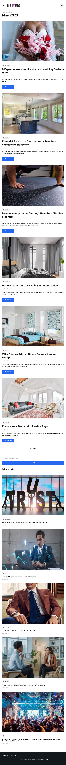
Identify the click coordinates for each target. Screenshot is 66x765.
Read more (8, 87)
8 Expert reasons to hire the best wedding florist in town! (33, 71)
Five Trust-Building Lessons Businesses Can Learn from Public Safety (24, 522)
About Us (13, 755)
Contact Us (5, 755)
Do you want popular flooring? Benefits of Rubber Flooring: (32, 215)
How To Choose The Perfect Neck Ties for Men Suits (19, 631)
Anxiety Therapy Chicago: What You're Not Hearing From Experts (23, 685)
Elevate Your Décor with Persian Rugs (25, 426)
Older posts (33, 448)
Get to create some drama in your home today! (30, 285)
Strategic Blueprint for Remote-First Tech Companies (19, 577)
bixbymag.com (43, 759)
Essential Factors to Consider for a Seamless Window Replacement (29, 143)
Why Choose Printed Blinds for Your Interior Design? (29, 356)
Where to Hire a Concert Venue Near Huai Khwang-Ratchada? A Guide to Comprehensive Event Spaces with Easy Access (31, 740)
